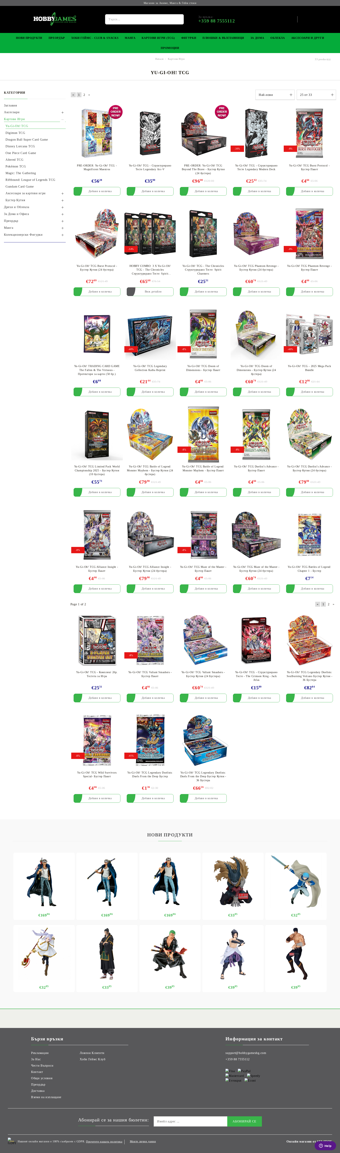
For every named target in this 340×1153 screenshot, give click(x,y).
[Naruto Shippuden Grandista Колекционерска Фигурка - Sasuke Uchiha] (233, 953)
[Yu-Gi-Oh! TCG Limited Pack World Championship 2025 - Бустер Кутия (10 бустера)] (97, 434)
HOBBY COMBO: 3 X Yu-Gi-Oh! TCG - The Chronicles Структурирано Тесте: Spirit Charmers (150, 270)
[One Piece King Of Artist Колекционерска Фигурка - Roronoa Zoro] (170, 953)
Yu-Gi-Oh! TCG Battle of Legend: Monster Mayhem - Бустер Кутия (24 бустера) (150, 470)
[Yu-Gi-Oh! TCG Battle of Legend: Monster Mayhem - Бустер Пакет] (203, 434)
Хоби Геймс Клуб (92, 1059)
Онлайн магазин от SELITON (309, 1141)
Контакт (37, 1072)
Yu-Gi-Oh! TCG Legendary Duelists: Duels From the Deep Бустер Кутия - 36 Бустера (203, 776)
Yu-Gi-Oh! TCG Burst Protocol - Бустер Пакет (309, 167)
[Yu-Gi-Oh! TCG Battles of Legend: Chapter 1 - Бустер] (309, 534)
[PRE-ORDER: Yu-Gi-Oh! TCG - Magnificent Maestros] (97, 133)
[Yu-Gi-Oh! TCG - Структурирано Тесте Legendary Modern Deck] (256, 133)
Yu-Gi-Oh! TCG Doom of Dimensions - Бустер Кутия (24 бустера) (256, 370)
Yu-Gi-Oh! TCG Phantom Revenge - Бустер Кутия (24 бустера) (256, 267)
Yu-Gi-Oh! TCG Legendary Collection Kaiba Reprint (150, 368)
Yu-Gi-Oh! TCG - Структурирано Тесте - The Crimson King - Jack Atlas (256, 676)
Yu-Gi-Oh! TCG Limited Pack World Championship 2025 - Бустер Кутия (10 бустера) (97, 470)
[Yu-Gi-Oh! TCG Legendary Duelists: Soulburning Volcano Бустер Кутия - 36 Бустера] (309, 640)
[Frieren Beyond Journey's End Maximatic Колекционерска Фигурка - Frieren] (44, 953)
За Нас (36, 1059)
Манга (130, 37)
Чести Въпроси (42, 1065)
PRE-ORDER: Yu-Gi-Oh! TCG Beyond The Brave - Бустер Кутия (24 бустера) (203, 169)
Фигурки (188, 37)
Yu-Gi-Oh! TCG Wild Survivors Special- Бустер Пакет (97, 774)
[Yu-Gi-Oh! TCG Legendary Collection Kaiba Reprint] (150, 334)
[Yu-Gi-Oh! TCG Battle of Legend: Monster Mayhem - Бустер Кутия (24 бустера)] (150, 434)
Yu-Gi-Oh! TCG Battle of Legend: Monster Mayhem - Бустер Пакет (203, 468)
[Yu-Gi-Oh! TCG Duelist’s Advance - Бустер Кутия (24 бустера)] (309, 434)
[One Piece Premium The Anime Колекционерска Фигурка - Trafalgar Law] (170, 881)
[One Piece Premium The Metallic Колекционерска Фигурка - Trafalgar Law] (44, 881)
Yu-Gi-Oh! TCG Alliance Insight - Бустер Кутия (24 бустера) (150, 568)
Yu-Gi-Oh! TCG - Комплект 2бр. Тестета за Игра (97, 674)
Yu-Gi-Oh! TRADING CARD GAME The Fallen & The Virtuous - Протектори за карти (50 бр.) (97, 370)
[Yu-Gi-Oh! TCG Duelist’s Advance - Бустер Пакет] (256, 434)
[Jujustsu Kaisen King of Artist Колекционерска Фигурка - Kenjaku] (107, 953)
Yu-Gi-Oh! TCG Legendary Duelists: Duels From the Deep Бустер (150, 774)
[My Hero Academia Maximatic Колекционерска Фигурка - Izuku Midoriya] (233, 881)
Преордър (57, 37)
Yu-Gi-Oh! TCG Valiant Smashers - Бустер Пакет (150, 674)
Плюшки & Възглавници (223, 37)
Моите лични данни (143, 1141)
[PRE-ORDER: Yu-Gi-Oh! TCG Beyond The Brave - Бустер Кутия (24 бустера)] (203, 133)
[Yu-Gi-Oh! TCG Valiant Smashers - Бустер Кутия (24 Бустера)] (203, 640)
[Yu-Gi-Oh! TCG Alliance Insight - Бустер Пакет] (97, 534)
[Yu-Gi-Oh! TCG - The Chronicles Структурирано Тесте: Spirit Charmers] (203, 234)
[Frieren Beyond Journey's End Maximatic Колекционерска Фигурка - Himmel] (295, 881)
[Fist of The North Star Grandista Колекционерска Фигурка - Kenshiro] (295, 953)
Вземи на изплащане (46, 1097)
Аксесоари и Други (307, 37)
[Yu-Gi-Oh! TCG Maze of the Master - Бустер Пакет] (203, 534)
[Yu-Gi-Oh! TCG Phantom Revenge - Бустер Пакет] (309, 234)
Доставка (38, 1090)
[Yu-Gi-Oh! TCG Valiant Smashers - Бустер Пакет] (150, 640)
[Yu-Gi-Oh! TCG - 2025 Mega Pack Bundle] (309, 334)
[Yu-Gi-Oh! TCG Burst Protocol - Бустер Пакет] (309, 133)
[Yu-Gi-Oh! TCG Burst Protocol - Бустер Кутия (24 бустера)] (97, 234)
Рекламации (40, 1053)
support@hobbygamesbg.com (245, 1053)
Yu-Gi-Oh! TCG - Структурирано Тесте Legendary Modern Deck (256, 167)
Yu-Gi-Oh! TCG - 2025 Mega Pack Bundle (309, 368)
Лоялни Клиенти (92, 1053)
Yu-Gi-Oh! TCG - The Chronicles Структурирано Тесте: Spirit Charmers (203, 269)
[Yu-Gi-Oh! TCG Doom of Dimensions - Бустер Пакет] (203, 334)
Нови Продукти (29, 37)
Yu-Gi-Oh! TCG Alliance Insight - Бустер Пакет (97, 568)
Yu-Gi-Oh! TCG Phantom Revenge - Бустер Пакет (309, 267)
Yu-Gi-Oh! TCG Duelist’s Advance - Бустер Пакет (256, 468)
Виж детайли (153, 291)
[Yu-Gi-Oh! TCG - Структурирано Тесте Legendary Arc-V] (150, 133)
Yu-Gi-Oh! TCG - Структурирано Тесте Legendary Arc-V (150, 167)
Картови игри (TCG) (158, 37)
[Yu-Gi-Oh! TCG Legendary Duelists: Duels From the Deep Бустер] (150, 740)
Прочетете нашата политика (104, 1141)
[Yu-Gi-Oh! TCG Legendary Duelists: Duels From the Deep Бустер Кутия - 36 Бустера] (203, 740)
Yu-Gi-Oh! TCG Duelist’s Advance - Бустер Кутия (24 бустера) (309, 468)
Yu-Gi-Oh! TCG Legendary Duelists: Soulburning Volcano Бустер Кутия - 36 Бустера (309, 676)
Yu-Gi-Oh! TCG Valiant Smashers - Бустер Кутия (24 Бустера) (203, 674)
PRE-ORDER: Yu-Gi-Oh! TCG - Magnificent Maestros (97, 167)
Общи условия (42, 1078)
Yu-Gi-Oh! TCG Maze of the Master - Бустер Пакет (203, 568)
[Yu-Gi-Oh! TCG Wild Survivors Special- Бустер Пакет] (97, 740)
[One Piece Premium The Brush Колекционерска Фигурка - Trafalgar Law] (107, 881)
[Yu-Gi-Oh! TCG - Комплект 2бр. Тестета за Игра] (97, 640)
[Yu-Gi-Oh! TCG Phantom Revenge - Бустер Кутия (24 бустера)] (256, 234)
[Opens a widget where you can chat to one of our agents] (325, 1146)
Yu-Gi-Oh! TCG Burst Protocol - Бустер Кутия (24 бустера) (97, 267)
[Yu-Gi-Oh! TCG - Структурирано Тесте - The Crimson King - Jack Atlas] (256, 640)
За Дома (257, 37)
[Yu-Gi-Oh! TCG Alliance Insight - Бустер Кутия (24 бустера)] (150, 534)
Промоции (170, 48)
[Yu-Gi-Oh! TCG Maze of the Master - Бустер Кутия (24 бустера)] (256, 534)
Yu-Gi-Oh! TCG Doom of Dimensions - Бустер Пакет (203, 368)
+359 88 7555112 (237, 1059)
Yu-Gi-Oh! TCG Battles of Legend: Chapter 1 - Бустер (309, 568)
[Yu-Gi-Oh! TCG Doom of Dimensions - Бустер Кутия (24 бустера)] (256, 334)
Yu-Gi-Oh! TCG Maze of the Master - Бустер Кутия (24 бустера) (256, 568)
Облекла (277, 37)
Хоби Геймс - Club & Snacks (94, 37)
